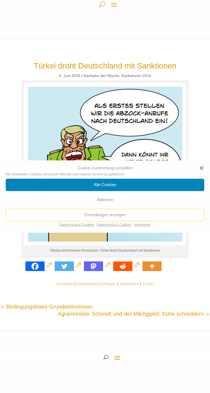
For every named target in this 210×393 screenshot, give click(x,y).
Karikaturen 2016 (136, 75)
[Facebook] (39, 266)
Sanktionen (129, 283)
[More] (152, 266)
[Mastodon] (98, 266)
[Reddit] (127, 266)
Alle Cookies (105, 185)
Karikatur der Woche (101, 75)
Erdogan (108, 283)
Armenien (65, 283)
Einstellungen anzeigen (105, 215)
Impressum (142, 225)
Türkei (147, 283)
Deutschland (87, 283)
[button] (201, 168)
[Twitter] (69, 266)
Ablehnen (105, 200)
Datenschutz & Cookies (76, 225)
